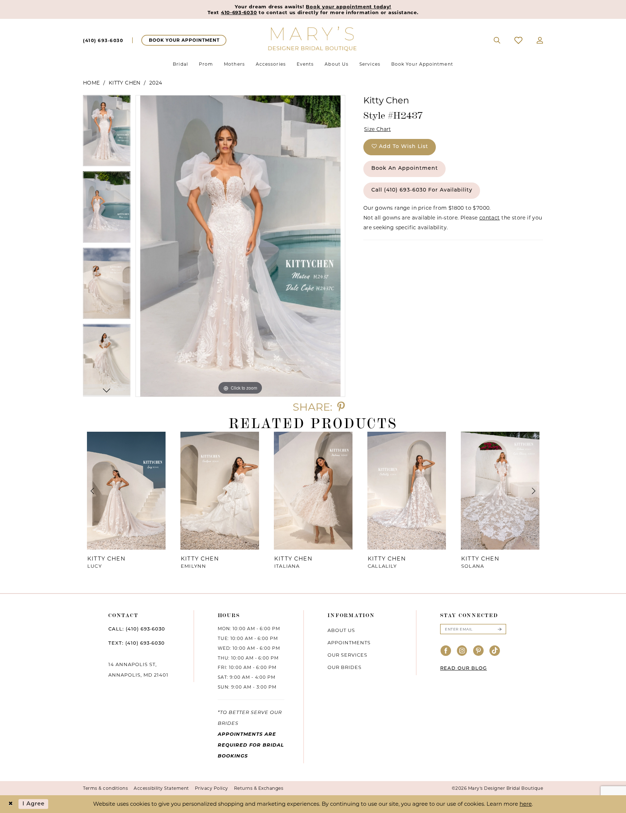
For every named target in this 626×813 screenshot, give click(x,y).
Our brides (344, 667)
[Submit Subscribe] (499, 629)
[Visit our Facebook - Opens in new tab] (446, 651)
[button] (540, 40)
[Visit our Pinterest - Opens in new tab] (478, 651)
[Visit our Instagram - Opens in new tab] (462, 651)
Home (91, 82)
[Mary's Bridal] (313, 38)
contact (489, 217)
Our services (347, 655)
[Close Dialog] (10, 804)
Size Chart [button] (377, 129)
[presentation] (126, 491)
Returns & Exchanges (259, 788)
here (525, 803)
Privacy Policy (211, 788)
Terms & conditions (105, 788)
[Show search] (497, 40)
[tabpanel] (106, 133)
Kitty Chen (125, 82)
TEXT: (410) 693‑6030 (136, 643)
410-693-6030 (239, 12)
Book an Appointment (404, 168)
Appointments (349, 642)
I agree (33, 804)
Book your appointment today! (348, 6)
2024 (155, 82)
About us (341, 630)
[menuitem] (103, 40)
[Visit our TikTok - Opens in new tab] (495, 651)
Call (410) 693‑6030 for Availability (421, 190)
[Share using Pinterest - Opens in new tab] (341, 406)
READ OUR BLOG (463, 668)
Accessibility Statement (161, 788)
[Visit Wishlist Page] (519, 40)
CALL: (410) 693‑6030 (136, 629)
